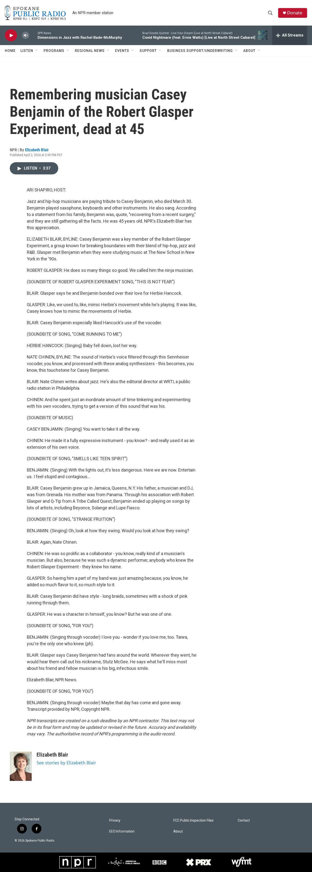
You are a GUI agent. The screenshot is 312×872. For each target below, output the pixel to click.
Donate (294, 12)
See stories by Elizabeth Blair (66, 763)
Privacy (114, 820)
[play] (11, 35)
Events (122, 51)
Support (148, 51)
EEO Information (122, 831)
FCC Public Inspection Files (193, 820)
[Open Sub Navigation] (37, 51)
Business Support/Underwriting (200, 51)
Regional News (90, 51)
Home (10, 51)
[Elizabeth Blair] (21, 766)
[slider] (33, 35)
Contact (244, 820)
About (249, 51)
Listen (26, 51)
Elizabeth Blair (37, 149)
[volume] (25, 35)
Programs (54, 51)
